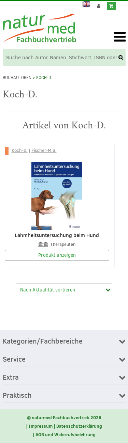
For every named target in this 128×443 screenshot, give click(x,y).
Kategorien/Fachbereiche (43, 341)
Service (14, 359)
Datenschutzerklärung (79, 426)
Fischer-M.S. (44, 150)
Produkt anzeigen (57, 255)
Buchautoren (17, 77)
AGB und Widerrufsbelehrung (65, 434)
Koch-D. (20, 150)
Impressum (41, 426)
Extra (11, 377)
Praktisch (17, 395)
